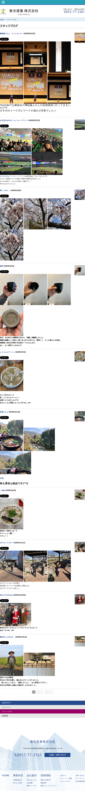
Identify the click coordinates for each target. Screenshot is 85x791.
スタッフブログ (7, 711)
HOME (6, 775)
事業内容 (18, 775)
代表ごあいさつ (32, 780)
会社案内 (32, 775)
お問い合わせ (79, 775)
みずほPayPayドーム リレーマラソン (14, 120)
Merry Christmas (6, 595)
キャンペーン (6, 707)
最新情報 (5, 716)
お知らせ (63, 775)
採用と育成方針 (46, 780)
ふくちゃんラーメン (7, 352)
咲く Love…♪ (5, 190)
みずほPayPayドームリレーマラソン (12, 176)
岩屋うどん (4, 412)
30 (47, 692)
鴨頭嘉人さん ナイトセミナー (11, 33)
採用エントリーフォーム (49, 786)
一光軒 (2, 490)
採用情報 (46, 775)
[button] (3, 2)
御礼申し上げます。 (7, 637)
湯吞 (1, 266)
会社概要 (30, 783)
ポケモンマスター (6, 543)
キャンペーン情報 (66, 778)
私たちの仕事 (17, 783)
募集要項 (43, 783)
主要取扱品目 (17, 780)
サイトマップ (79, 778)
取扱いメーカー (32, 786)
